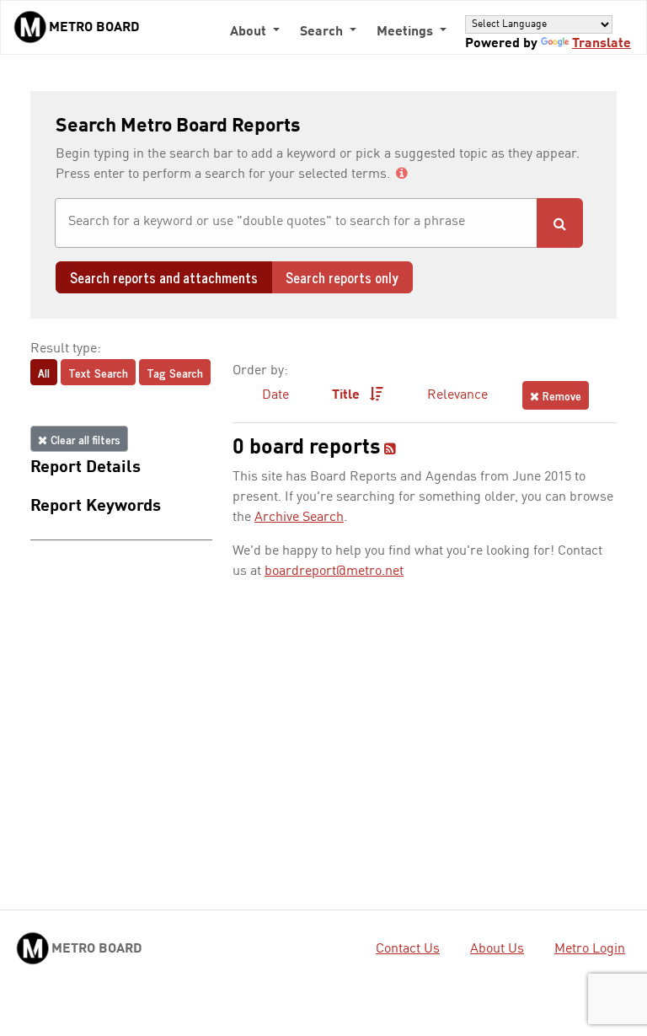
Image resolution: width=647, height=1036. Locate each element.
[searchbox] (296, 222)
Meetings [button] (406, 32)
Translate (601, 44)
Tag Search (175, 372)
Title (347, 395)
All (44, 372)
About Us (497, 949)
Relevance (457, 395)
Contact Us (408, 949)
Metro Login (589, 949)
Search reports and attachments (164, 277)
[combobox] (296, 223)
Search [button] (323, 32)
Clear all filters (83, 438)
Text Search (98, 372)
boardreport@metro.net (334, 571)
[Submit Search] (560, 223)
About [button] (250, 32)
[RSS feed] (390, 450)
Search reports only (342, 277)
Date (275, 395)
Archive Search (299, 517)
